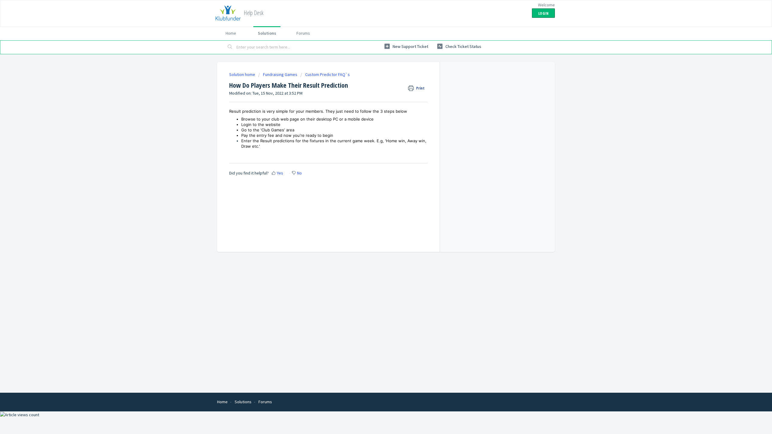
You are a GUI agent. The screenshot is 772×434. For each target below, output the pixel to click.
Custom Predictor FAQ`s (327, 74)
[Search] (230, 47)
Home (231, 33)
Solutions (267, 33)
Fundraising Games (280, 74)
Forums (303, 33)
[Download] (375, 140)
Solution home (242, 74)
